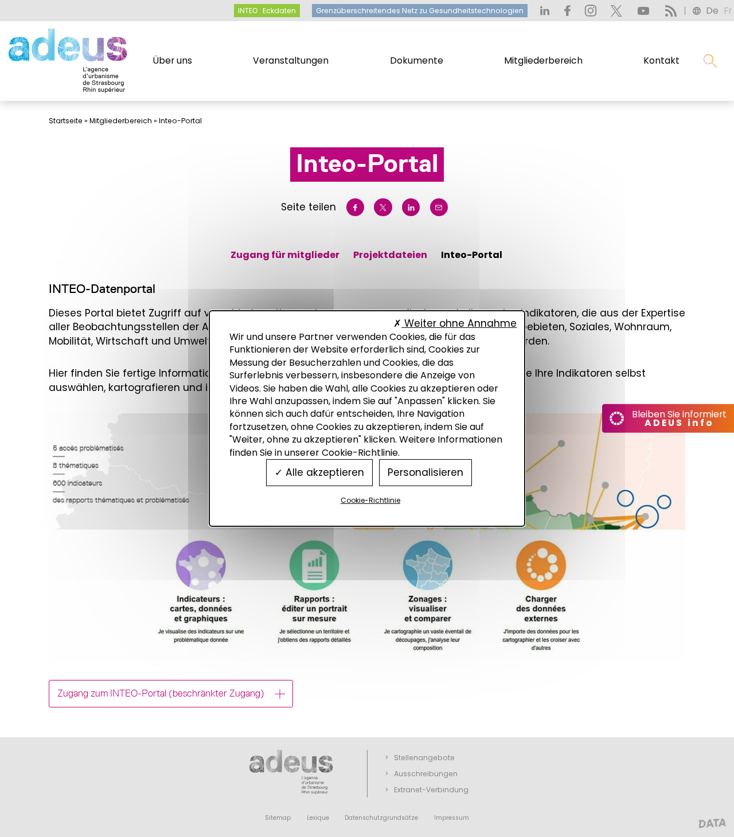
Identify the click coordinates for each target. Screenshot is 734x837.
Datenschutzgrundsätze (381, 817)
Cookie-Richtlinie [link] (370, 500)
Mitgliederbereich (543, 60)
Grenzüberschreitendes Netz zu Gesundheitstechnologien (420, 10)
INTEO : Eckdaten (267, 10)
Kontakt (661, 60)
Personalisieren (425, 472)
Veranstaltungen (291, 60)
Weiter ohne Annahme (459, 323)
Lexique (318, 817)
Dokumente (416, 60)
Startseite (66, 121)
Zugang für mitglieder (285, 254)
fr (728, 11)
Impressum (451, 817)
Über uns (172, 60)
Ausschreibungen (426, 774)
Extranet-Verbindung (431, 790)
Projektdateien (390, 254)
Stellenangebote (424, 757)
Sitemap (278, 817)
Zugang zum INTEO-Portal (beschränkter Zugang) (160, 693)
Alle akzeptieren (323, 472)
